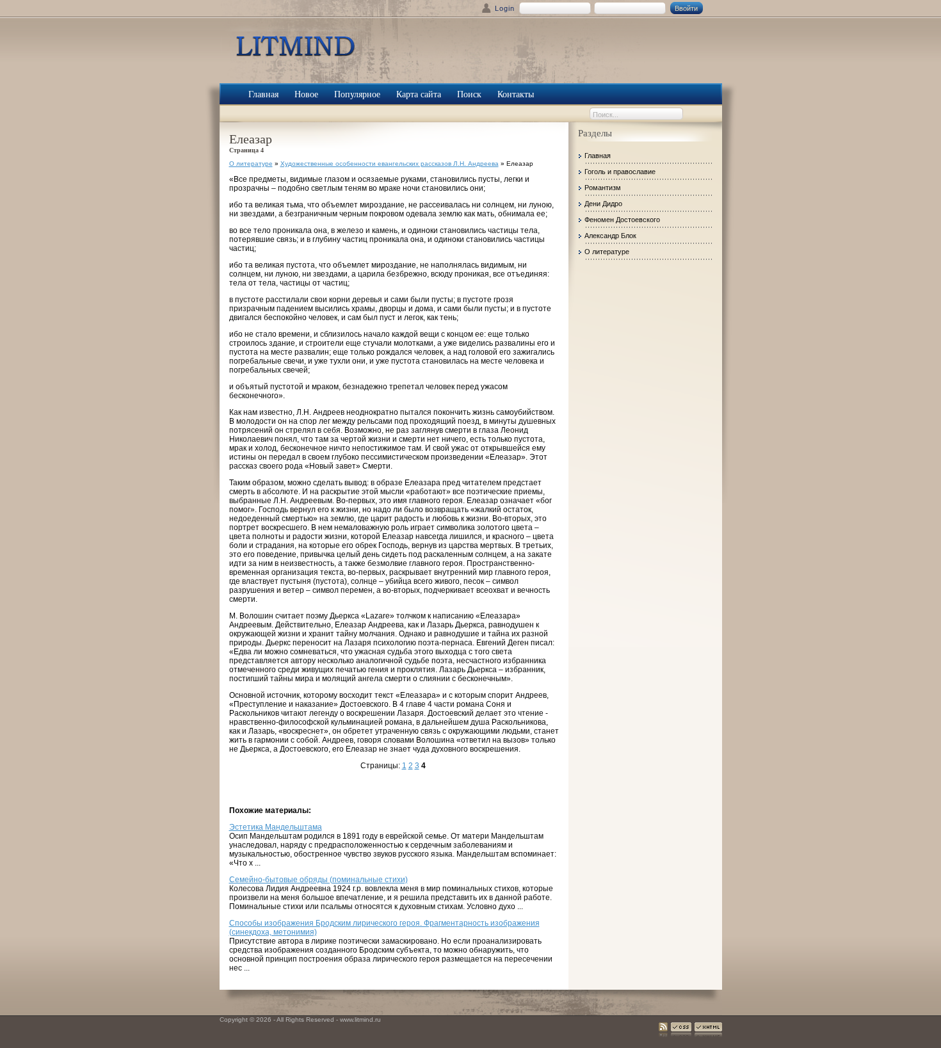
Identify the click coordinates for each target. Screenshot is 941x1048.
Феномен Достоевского (622, 219)
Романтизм (602, 187)
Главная (597, 155)
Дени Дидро (603, 203)
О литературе (251, 163)
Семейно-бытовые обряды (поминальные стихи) (318, 879)
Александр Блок (610, 235)
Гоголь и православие (619, 171)
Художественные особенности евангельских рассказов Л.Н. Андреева (389, 163)
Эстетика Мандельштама (275, 827)
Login (505, 8)
